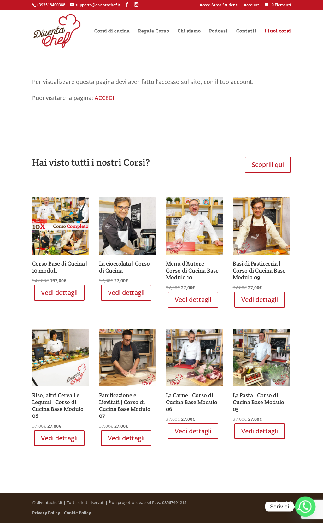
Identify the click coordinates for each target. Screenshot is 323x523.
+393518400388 (51, 5)
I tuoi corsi (278, 31)
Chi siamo (189, 31)
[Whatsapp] (305, 506)
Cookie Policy (77, 512)
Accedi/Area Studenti (219, 5)
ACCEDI (104, 98)
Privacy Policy (46, 512)
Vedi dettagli (59, 292)
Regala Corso (153, 31)
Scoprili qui (268, 164)
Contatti (246, 31)
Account (251, 5)
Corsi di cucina (112, 31)
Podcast (218, 31)
